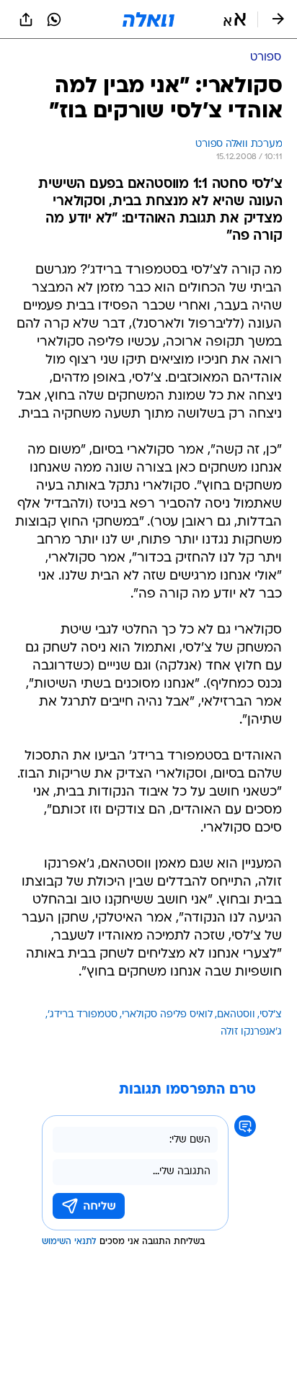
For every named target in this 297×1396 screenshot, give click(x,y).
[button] (234, 19)
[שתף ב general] (26, 19)
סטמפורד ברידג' (83, 1014)
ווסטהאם (236, 1014)
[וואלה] (148, 19)
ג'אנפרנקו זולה (251, 1032)
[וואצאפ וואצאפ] (54, 19)
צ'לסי (271, 1014)
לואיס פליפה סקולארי (167, 1014)
